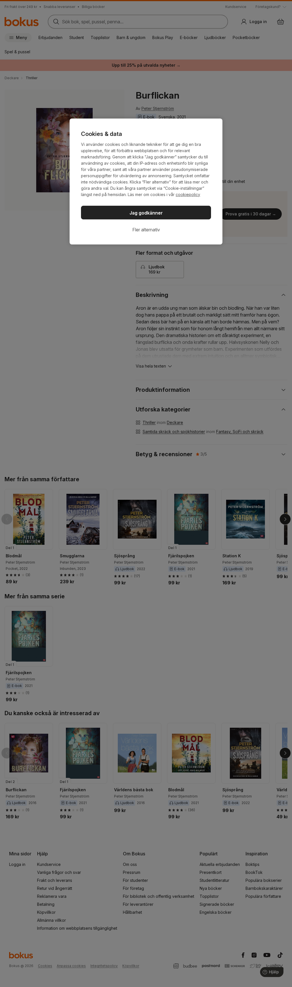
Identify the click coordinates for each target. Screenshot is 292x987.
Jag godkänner (146, 213)
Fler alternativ (146, 230)
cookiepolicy (188, 194)
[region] (146, 181)
